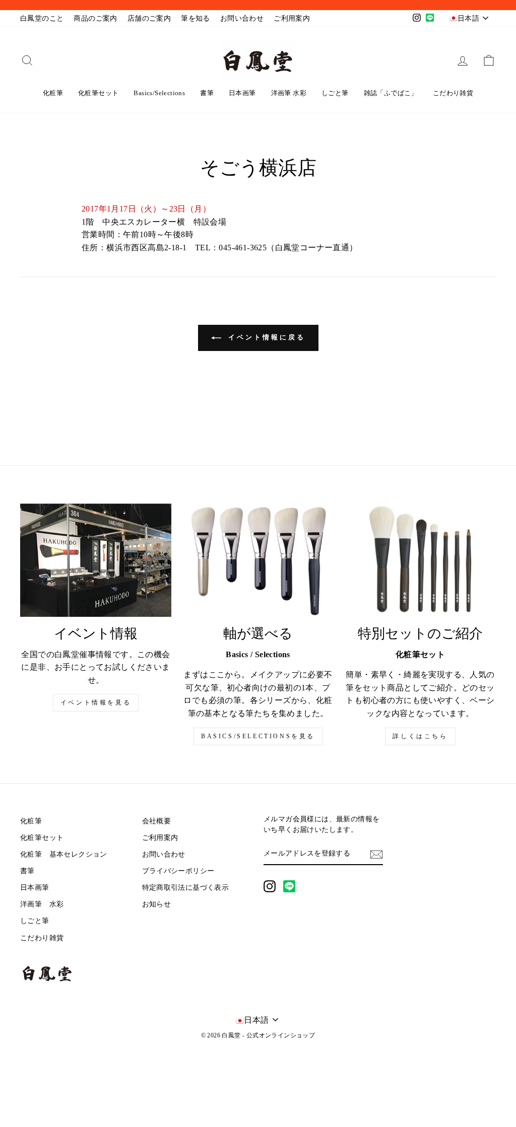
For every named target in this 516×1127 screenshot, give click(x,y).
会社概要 (156, 821)
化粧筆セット (98, 93)
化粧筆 (53, 93)
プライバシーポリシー (178, 871)
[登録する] (376, 854)
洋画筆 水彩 (288, 93)
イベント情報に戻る (265, 337)
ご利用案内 (292, 18)
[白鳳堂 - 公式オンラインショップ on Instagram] (270, 886)
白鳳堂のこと (41, 18)
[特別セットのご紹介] (420, 560)
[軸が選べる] (258, 560)
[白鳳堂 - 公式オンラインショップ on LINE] (289, 886)
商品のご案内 (95, 18)
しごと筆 (335, 93)
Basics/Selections (159, 93)
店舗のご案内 (149, 18)
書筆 (207, 93)
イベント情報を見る (95, 702)
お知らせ (156, 904)
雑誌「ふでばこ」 (391, 93)
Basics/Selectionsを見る (258, 736)
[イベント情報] (95, 560)
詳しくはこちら (420, 736)
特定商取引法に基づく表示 (185, 887)
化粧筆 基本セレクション (63, 854)
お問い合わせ (242, 18)
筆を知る (195, 18)
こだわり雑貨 (453, 93)
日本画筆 (242, 93)
